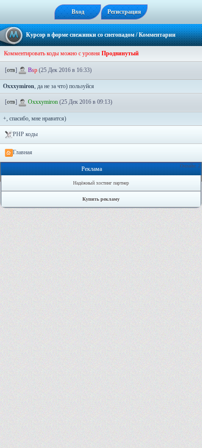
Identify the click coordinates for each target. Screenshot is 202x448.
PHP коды (25, 134)
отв (11, 70)
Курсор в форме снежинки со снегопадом (80, 34)
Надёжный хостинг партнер (101, 183)
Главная (22, 152)
